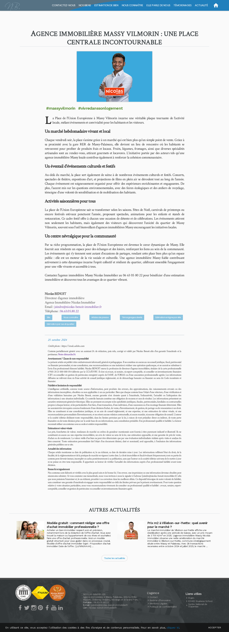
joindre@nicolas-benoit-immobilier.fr (78, 307)
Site (48, 317)
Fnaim (191, 598)
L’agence (153, 593)
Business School (200, 601)
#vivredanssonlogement (100, 108)
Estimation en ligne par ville (168, 317)
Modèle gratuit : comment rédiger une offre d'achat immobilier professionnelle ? (78, 525)
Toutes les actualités (114, 558)
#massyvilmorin (60, 108)
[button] (114, 76)
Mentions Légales (158, 603)
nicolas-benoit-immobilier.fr (103, 607)
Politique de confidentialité (163, 606)
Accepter (214, 627)
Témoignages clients (132, 317)
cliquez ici (173, 627)
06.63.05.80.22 (69, 311)
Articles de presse (100, 317)
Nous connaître (71, 317)
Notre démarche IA (67, 354)
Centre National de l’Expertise (197, 605)
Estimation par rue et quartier (60, 324)
